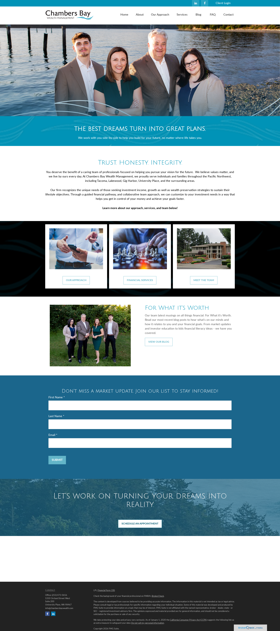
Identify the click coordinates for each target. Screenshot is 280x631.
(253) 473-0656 (59, 595)
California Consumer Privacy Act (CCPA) (188, 620)
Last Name (55, 416)
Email (51, 435)
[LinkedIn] (195, 3)
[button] (124, 15)
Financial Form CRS (106, 590)
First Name (55, 397)
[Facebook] (204, 3)
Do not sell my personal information (147, 623)
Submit (57, 460)
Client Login (223, 3)
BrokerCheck (158, 596)
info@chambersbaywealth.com (59, 608)
